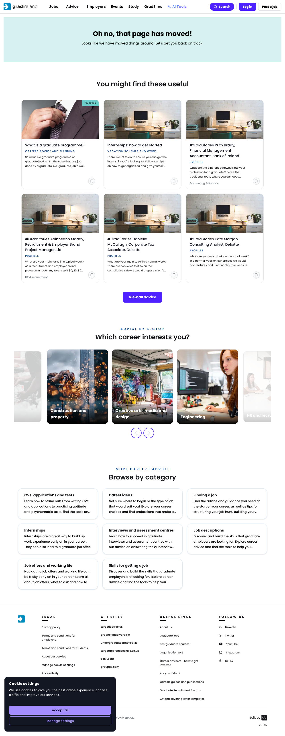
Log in (247, 6)
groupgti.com (110, 667)
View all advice (142, 297)
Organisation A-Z (171, 653)
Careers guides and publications (182, 682)
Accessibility (50, 673)
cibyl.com (107, 659)
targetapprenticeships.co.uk (120, 651)
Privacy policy (51, 627)
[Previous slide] (136, 433)
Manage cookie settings (58, 665)
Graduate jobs (169, 636)
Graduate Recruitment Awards (180, 690)
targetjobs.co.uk (112, 627)
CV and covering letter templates (182, 699)
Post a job (269, 6)
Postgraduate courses (174, 644)
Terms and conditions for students (65, 648)
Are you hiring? (170, 673)
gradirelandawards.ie (115, 635)
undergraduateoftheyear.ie (119, 643)
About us (166, 627)
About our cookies (54, 657)
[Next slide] (148, 433)
